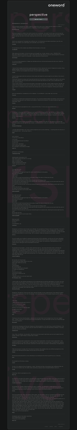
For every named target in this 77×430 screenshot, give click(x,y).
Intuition (14, 225)
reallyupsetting (16, 153)
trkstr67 (14, 64)
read (54, 7)
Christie (14, 244)
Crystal (14, 95)
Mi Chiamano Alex (16, 277)
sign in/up (62, 7)
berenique (14, 57)
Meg (13, 412)
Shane (13, 352)
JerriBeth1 (14, 49)
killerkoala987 (15, 191)
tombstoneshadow (17, 382)
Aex (13, 314)
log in (41, 19)
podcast (51, 426)
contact (46, 426)
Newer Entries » (61, 24)
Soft (13, 37)
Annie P (14, 165)
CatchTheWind (16, 256)
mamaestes (15, 330)
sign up (36, 19)
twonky (14, 44)
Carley (13, 103)
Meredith (14, 322)
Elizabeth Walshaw (17, 125)
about (56, 426)
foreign (16, 12)
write (57, 7)
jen (13, 296)
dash (13, 132)
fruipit (13, 89)
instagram (61, 426)
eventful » (61, 12)
